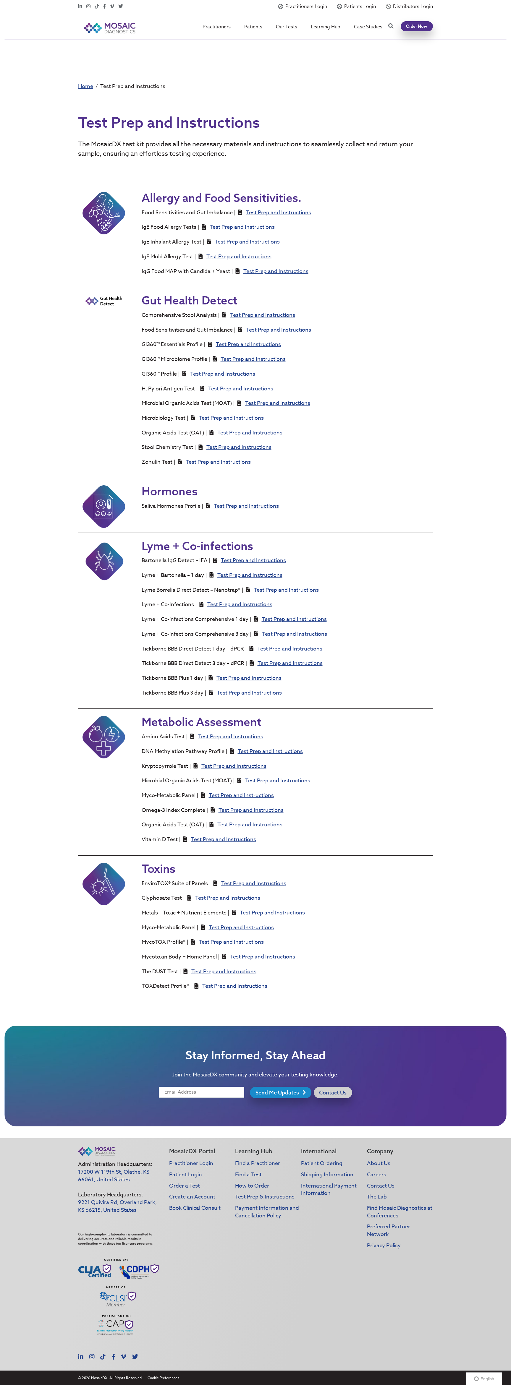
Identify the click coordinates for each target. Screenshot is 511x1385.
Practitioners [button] (217, 27)
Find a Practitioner (257, 1163)
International (319, 1151)
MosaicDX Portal (192, 1151)
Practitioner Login (191, 1163)
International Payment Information (329, 1190)
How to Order (252, 1186)
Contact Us (333, 1092)
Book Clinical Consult (195, 1208)
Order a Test (184, 1186)
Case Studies (368, 27)
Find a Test (248, 1175)
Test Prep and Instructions (278, 213)
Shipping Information (327, 1175)
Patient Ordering (321, 1163)
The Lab (377, 1197)
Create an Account (192, 1197)
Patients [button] (253, 27)
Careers (376, 1175)
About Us (378, 1163)
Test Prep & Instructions (265, 1197)
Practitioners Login (306, 6)
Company (380, 1151)
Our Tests (286, 27)
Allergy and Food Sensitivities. (221, 198)
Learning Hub (325, 27)
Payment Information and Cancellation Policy (267, 1212)
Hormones (170, 491)
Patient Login (185, 1175)
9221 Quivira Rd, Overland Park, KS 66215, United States (117, 1206)
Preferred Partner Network (388, 1230)
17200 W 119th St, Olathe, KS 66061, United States (113, 1176)
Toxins (158, 869)
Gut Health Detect (189, 300)
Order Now (416, 26)
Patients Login (360, 6)
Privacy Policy (384, 1246)
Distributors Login (413, 6)
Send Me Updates (278, 1092)
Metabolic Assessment (201, 722)
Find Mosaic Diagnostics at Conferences (399, 1212)
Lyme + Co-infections (197, 546)
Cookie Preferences (163, 1377)
